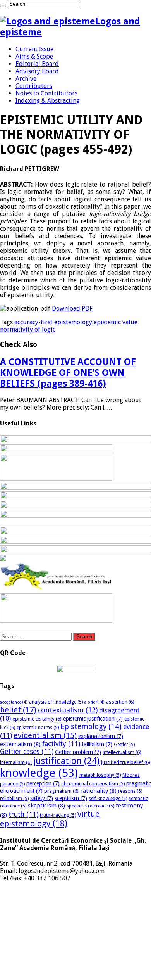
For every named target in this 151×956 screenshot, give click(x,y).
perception (43, 783)
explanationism (100, 736)
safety (41, 798)
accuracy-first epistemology (53, 322)
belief (18, 709)
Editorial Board (37, 63)
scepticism (71, 798)
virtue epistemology (50, 818)
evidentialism (45, 735)
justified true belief (125, 762)
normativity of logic (27, 329)
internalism (16, 762)
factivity (61, 744)
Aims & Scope (34, 56)
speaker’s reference (90, 806)
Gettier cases (26, 751)
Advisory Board (37, 71)
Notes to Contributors (46, 93)
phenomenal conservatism (93, 784)
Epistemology (91, 726)
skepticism (46, 805)
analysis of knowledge (56, 702)
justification (66, 760)
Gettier (124, 744)
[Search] (3, 6)
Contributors (33, 86)
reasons (130, 791)
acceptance (13, 702)
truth (23, 814)
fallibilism (97, 744)
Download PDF (72, 308)
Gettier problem (78, 752)
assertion (120, 702)
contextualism (68, 710)
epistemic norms (38, 727)
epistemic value (115, 322)
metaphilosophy (100, 775)
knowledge (39, 773)
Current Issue (34, 49)
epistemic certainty (37, 719)
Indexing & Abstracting (47, 100)
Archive (25, 78)
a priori (94, 702)
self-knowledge (108, 798)
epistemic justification (93, 719)
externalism (20, 744)
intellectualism (122, 752)
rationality (98, 790)
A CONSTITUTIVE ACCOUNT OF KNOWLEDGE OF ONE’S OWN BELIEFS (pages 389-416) (68, 372)
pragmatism (61, 791)
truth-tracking (58, 815)
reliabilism (14, 798)
